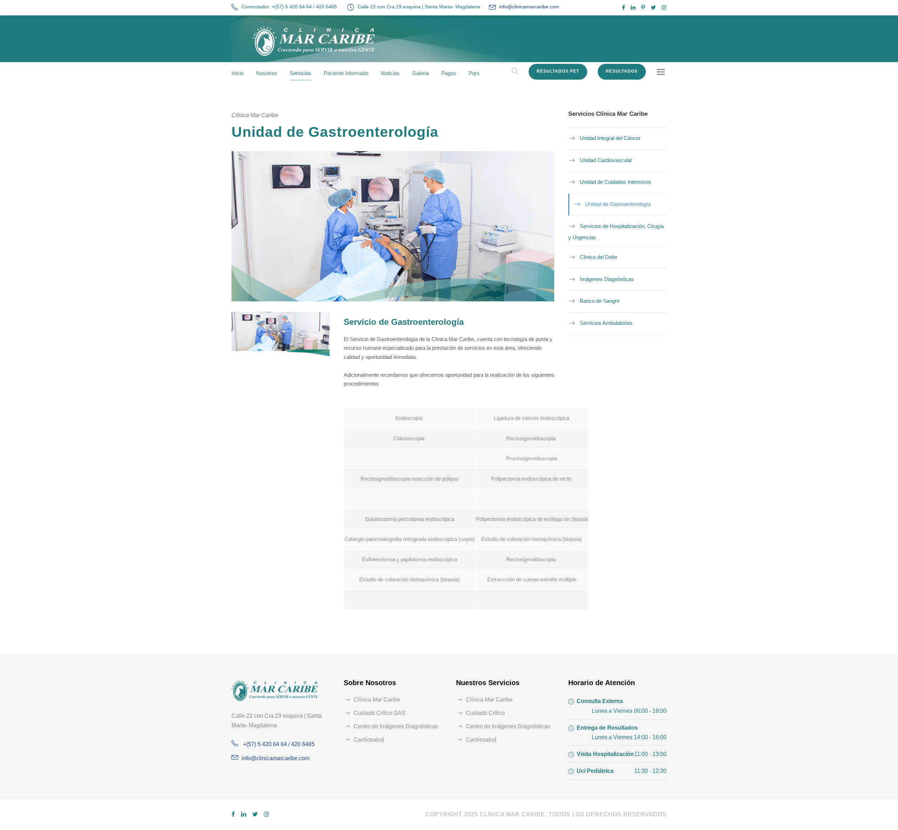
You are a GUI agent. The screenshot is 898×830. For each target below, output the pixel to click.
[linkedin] (633, 8)
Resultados (622, 71)
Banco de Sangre (599, 301)
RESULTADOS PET (558, 71)
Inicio (237, 73)
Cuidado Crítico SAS (380, 713)
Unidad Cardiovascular (606, 160)
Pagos (448, 73)
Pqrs (474, 73)
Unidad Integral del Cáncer (610, 138)
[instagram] (664, 8)
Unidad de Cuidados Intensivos (615, 182)
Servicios (300, 73)
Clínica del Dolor (598, 257)
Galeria (420, 73)
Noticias (390, 73)
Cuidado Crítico (485, 713)
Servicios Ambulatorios (606, 323)
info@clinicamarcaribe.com (529, 6)
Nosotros (266, 73)
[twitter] (653, 8)
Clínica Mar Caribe (377, 700)
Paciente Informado (346, 73)
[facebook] (623, 8)
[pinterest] (643, 8)
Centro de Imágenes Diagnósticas (396, 726)
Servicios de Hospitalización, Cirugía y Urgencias (616, 231)
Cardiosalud (369, 740)
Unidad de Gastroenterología (618, 204)
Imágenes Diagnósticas (607, 279)
